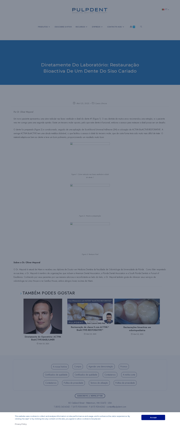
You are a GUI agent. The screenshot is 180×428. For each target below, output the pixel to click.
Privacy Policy (21, 424)
